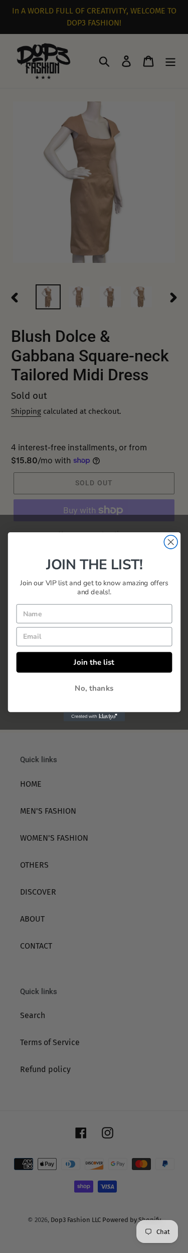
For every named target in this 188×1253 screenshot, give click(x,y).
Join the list (94, 662)
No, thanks (94, 688)
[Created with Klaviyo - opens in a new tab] (93, 716)
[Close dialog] (170, 542)
